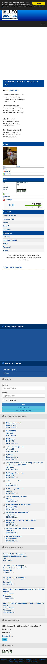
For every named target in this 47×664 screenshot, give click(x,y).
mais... (5, 639)
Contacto (4, 660)
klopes (8, 483)
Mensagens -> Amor (14, 82)
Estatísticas (8, 174)
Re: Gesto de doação (14, 536)
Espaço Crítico (8, 594)
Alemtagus (10, 467)
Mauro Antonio (11, 539)
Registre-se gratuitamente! (23, 410)
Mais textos (8, 168)
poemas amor (14, 90)
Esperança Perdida (10, 240)
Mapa (15, 660)
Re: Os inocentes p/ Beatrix (16, 497)
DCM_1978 (10, 441)
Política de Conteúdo (25, 662)
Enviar (7, 193)
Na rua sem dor (8, 219)
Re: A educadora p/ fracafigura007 (18, 505)
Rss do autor (8, 171)
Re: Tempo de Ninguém (15, 473)
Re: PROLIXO (11, 431)
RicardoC (9, 433)
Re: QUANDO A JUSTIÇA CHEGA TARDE (21, 520)
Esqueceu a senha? (24, 407)
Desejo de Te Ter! (9, 216)
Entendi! (39, 3)
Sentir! (5, 243)
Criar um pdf (8, 199)
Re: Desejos (10, 455)
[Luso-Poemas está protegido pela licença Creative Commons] (7, 651)
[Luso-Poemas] (23, 14)
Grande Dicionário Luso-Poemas (15, 556)
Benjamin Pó (7, 570)
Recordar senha (10, 400)
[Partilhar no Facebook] (10, 205)
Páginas (6, 373)
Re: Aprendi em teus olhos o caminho (20, 528)
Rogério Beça (11, 425)
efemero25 (10, 449)
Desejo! (6, 226)
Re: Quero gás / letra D (14, 489)
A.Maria (9, 491)
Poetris (35, 662)
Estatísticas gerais (9, 370)
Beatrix (5, 558)
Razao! (5, 222)
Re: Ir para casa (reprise (15, 447)
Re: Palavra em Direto (14, 481)
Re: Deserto (10, 439)
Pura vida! (7, 229)
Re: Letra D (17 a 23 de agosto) (14, 554)
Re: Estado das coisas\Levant (17, 512)
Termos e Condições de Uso (27, 660)
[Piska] (23, 156)
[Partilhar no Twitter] (13, 205)
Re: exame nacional (13, 423)
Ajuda (10, 660)
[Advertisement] (23, 53)
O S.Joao (6, 237)
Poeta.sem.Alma (12, 457)
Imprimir (7, 196)
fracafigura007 (11, 507)
